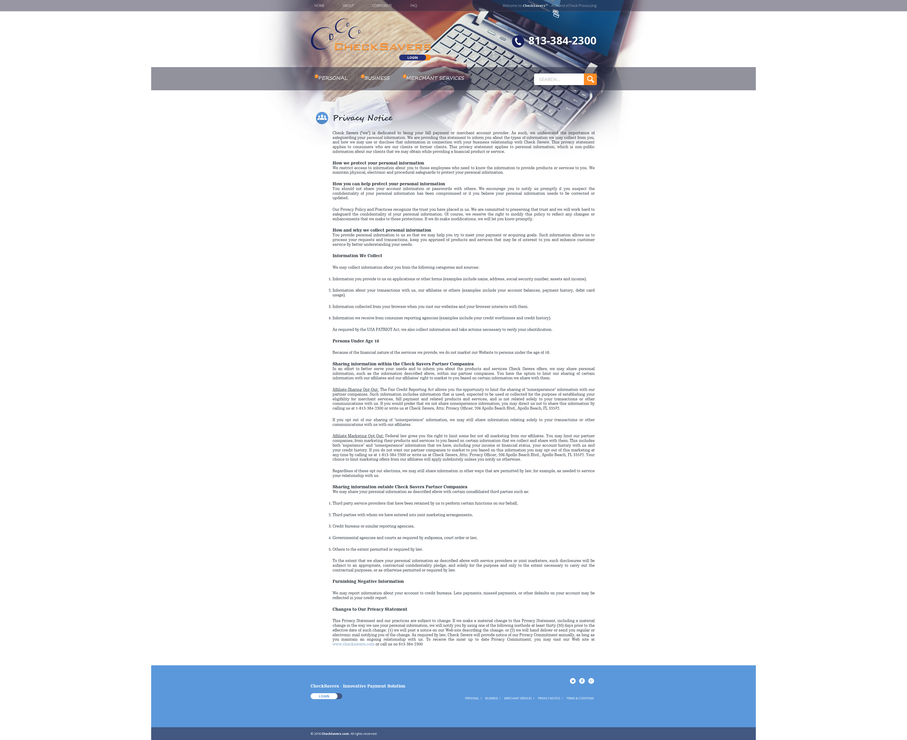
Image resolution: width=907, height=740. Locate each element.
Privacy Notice (549, 698)
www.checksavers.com (354, 644)
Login (412, 57)
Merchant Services (435, 78)
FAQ (414, 5)
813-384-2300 (562, 40)
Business (376, 78)
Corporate (382, 5)
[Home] (371, 49)
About (348, 5)
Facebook (582, 681)
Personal (333, 78)
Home (320, 5)
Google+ (591, 681)
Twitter (573, 681)
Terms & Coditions (580, 698)
